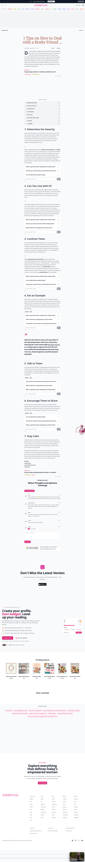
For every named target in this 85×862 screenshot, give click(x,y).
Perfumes (65, 812)
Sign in (27, 641)
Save (53, 48)
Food (75, 801)
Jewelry (64, 807)
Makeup (42, 809)
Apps (23, 9)
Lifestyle (76, 807)
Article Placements (70, 828)
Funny (31, 804)
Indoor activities (28, 74)
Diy (51, 9)
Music (75, 809)
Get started (78, 632)
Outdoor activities (35, 74)
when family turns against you (38, 713)
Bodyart (77, 9)
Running (81, 9)
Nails (31, 812)
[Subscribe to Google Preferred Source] (32, 548)
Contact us (32, 828)
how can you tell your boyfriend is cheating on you (42, 716)
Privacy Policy (69, 830)
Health (31, 807)
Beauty (42, 9)
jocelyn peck (9, 710)
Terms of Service (33, 833)
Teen (31, 817)
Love (31, 809)
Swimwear (47, 9)
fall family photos (54, 344)
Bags (53, 796)
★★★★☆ (81, 30)
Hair (75, 804)
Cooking (64, 799)
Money (68, 9)
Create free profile (7, 638)
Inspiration (43, 807)
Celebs (19, 9)
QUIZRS (60, 476)
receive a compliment (35, 710)
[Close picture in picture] (70, 853)
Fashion (64, 9)
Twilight (55, 9)
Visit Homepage (42, 783)
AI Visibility (50, 828)
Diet (31, 801)
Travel (42, 817)
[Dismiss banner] (59, 546)
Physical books (27, 474)
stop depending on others (65, 713)
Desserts (27, 9)
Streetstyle (65, 815)
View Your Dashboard (22, 638)
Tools (31, 820)
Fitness (64, 801)
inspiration (5, 30)
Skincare (59, 9)
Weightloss (37, 9)
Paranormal (4, 9)
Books (42, 799)
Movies (72, 9)
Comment (27, 541)
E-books (33, 474)
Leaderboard (66, 632)
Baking (15, 9)
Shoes (31, 815)
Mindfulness (10, 9)
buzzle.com (27, 467)
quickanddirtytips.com (30, 465)
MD (37, 48)
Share (58, 48)
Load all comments (29, 490)
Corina (27, 48)
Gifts (64, 804)
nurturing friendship (73, 710)
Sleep (53, 815)
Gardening (54, 804)
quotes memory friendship (20, 713)
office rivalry (52, 713)
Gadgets (42, 804)
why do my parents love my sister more (54, 710)
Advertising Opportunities (35, 830)
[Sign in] (83, 5)
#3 (28, 528)
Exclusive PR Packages (53, 830)
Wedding (65, 817)
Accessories (32, 796)
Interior (53, 807)
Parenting (32, 9)
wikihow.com (27, 463)
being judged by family (20, 710)
